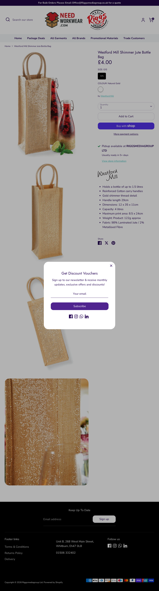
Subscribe (79, 306)
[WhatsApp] (81, 316)
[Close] (111, 265)
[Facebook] (71, 316)
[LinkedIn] (87, 316)
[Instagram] (76, 316)
